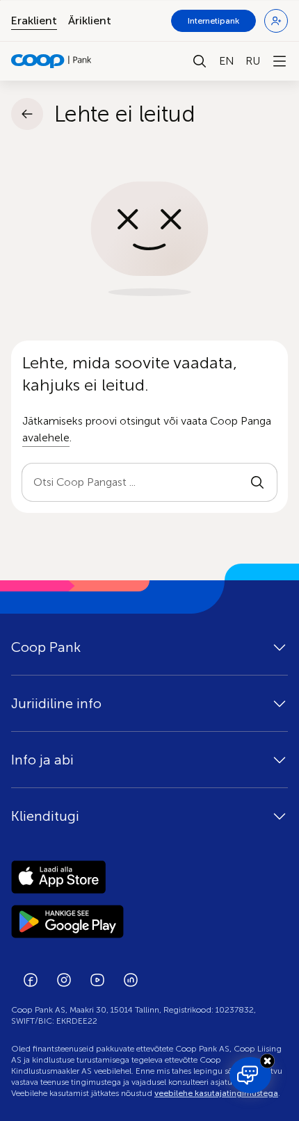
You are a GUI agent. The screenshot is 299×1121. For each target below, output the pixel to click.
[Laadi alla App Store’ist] (149, 877)
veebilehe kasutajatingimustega (216, 1093)
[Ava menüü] (279, 61)
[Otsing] (199, 61)
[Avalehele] (51, 61)
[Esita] (257, 482)
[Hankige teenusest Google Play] (149, 921)
